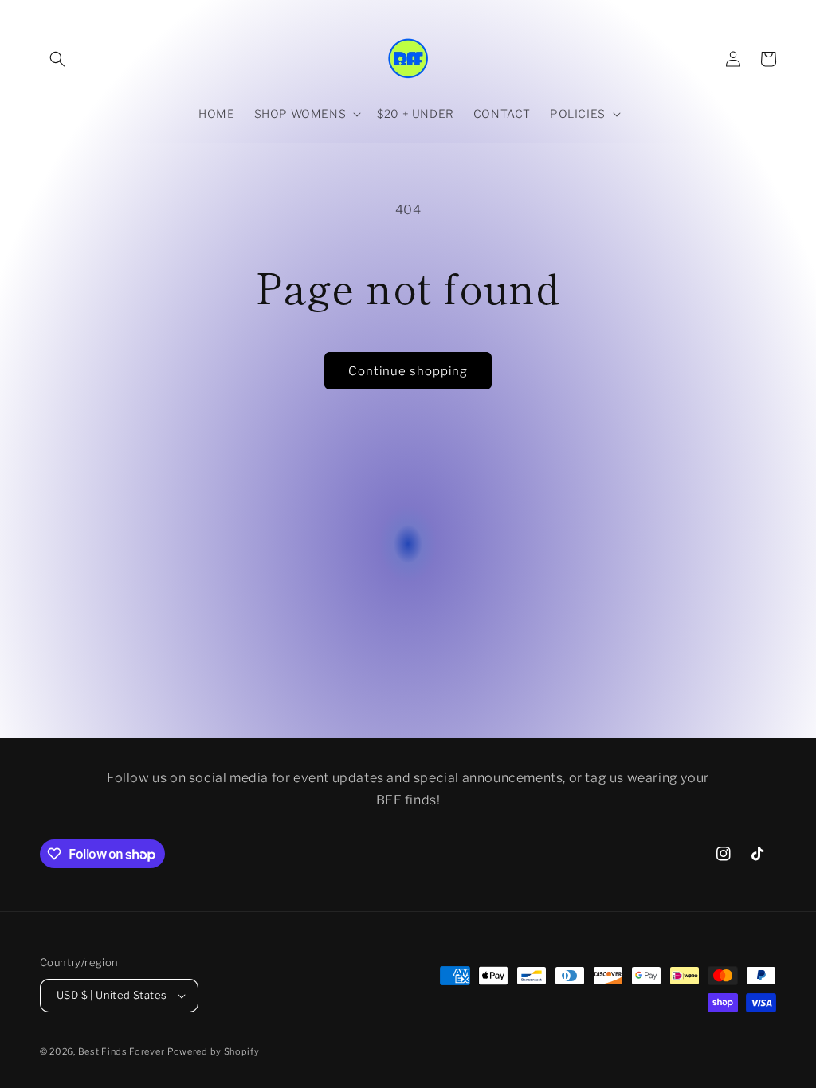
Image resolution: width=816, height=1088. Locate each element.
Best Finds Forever (121, 1051)
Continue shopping (408, 371)
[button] (57, 58)
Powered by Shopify (213, 1051)
